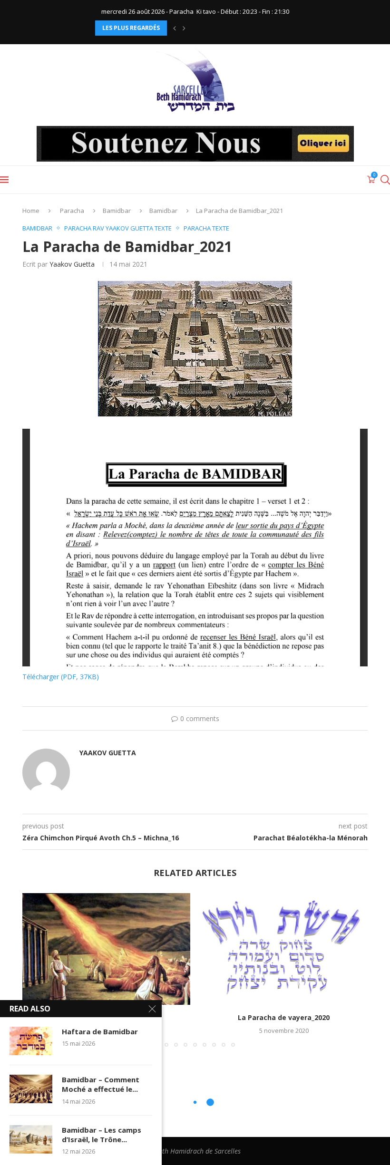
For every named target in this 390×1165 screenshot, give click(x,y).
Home (30, 210)
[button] (174, 28)
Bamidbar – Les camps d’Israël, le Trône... (101, 1134)
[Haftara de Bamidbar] (31, 1041)
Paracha (72, 210)
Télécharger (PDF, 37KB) (60, 676)
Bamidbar (117, 210)
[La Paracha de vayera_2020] (284, 949)
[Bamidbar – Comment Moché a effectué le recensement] (31, 1089)
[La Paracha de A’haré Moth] (106, 949)
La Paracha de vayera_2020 (284, 1017)
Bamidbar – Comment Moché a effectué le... (100, 1084)
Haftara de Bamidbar (100, 1031)
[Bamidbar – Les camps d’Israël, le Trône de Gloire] (31, 1139)
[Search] (385, 179)
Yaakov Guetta (72, 264)
